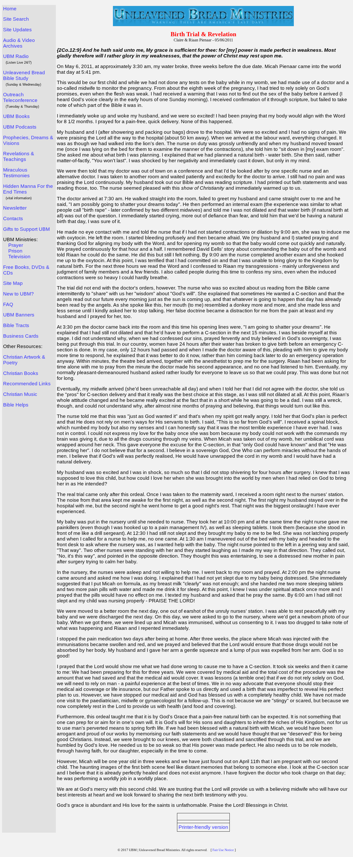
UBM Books (16, 116)
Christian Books (20, 373)
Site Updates (17, 29)
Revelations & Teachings (18, 156)
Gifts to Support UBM (26, 229)
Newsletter (15, 208)
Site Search (16, 19)
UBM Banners (18, 314)
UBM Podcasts (19, 127)
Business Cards (21, 336)
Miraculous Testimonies (16, 172)
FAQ (8, 304)
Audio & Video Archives (19, 43)
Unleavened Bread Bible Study (24, 75)
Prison (15, 251)
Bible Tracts (16, 325)
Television (19, 256)
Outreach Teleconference (20, 97)
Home (10, 8)
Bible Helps (15, 405)
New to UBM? (18, 294)
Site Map (13, 283)
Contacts (13, 218)
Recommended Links (27, 383)
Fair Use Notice (223, 850)
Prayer (15, 245)
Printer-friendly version (203, 827)
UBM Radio (16, 56)
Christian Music (20, 394)
